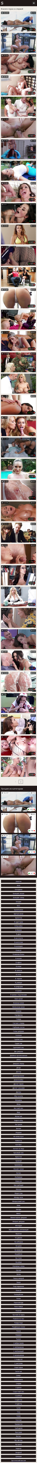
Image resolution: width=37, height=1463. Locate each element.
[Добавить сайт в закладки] (33, 3)
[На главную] (2, 3)
